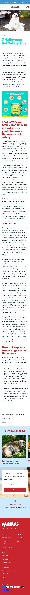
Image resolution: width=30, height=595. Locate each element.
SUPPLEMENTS (7, 538)
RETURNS (5, 559)
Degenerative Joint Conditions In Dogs (10, 462)
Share (4, 422)
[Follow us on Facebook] (4, 529)
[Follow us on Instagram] (11, 529)
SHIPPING (5, 556)
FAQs (3, 35)
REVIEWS (19, 538)
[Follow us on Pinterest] (15, 529)
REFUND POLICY (7, 547)
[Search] (6, 7)
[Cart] (27, 7)
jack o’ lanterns (14, 266)
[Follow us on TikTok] (19, 529)
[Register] (25, 577)
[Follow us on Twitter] (8, 529)
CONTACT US (6, 562)
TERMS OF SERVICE (5, 542)
